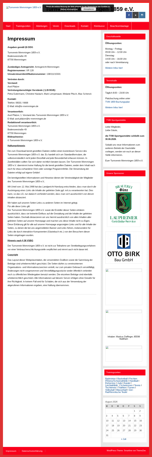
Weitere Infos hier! (114, 68)
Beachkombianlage (119, 26)
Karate (127, 383)
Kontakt (84, 26)
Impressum (11, 451)
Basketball (122, 378)
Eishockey (110, 383)
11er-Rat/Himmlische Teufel (119, 391)
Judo (119, 383)
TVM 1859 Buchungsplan (117, 102)
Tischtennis (111, 387)
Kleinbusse (99, 26)
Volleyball (109, 390)
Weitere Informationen (69, 9)
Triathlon (122, 387)
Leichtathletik (111, 385)
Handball (134, 381)
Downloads (70, 26)
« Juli (123, 439)
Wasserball (121, 390)
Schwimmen (126, 385)
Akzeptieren (89, 9)
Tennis (137, 385)
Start (8, 26)
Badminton (110, 378)
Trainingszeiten (23, 26)
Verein (56, 26)
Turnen (131, 387)
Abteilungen (41, 26)
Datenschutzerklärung (32, 451)
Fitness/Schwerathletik (117, 381)
